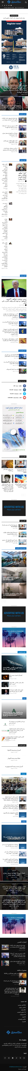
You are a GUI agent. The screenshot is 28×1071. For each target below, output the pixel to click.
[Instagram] (5, 5)
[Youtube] (11, 5)
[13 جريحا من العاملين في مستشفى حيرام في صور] (5, 723)
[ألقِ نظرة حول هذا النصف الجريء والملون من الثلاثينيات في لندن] (14, 559)
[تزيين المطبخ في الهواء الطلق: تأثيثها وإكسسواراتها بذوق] (14, 575)
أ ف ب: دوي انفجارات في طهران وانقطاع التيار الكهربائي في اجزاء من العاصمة (10, 315)
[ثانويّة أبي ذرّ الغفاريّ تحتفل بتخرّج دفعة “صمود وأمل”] (22, 135)
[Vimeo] (9, 5)
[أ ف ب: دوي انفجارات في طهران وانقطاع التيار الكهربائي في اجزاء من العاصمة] (22, 315)
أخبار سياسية (25, 83)
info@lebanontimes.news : (15, 1066)
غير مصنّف (3, 482)
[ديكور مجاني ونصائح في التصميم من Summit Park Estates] (14, 591)
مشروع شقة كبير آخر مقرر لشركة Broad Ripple (21, 471)
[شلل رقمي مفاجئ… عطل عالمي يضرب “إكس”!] (5, 684)
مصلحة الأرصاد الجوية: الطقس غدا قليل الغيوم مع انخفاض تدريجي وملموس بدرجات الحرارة (10, 861)
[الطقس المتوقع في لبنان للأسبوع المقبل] (22, 814)
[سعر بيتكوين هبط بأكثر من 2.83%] (7, 464)
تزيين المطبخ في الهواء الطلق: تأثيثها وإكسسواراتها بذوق (13, 578)
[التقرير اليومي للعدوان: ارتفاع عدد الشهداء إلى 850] (5, 738)
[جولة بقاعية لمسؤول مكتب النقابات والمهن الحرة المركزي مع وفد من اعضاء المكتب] (22, 120)
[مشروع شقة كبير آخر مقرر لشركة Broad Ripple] (20, 464)
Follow (11, 389)
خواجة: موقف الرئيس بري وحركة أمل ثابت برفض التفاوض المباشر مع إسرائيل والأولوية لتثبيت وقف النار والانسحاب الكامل (4, 228)
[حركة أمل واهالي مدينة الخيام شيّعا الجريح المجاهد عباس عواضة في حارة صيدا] (14, 785)
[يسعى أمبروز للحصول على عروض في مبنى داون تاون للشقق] (22, 542)
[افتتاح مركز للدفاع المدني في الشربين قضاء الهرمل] (10, 192)
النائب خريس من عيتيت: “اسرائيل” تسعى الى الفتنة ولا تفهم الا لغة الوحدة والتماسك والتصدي (17, 955)
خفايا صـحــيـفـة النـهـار (14, 758)
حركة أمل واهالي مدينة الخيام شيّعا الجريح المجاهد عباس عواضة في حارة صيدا (15, 789)
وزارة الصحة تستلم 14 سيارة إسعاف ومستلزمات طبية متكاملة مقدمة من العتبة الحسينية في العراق (13, 714)
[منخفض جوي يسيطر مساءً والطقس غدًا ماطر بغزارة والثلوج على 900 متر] (14, 833)
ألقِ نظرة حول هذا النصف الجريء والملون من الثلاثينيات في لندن (12, 562)
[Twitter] (7, 5)
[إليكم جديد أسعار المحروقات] (22, 371)
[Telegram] (12, 1057)
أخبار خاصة (14, 870)
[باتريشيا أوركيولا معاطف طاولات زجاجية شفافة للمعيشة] (22, 534)
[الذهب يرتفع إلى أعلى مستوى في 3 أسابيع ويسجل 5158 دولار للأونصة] (22, 340)
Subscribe (10, 397)
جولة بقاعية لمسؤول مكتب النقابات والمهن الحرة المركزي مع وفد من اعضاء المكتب (17, 947)
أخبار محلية (23, 160)
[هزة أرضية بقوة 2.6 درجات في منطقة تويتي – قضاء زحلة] (22, 853)
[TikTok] (16, 1057)
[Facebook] (2, 5)
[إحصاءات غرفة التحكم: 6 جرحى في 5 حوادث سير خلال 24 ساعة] (22, 846)
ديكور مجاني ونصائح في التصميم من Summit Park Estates (12, 594)
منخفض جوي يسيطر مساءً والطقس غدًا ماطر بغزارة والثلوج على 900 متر (14, 837)
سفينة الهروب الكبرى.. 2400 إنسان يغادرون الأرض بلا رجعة (12, 668)
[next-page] (22, 156)
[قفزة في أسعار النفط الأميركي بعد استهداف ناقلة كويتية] (22, 323)
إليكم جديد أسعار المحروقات (12, 369)
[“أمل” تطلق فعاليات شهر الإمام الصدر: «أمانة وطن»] (22, 143)
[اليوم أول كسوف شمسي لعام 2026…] (5, 677)
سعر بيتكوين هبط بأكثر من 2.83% (11, 973)
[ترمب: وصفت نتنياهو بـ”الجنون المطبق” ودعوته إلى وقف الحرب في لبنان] (14, 288)
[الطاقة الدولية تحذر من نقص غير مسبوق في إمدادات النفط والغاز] (22, 356)
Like (14, 385)
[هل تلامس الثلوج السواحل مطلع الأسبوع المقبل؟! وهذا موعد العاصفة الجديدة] (20, 479)
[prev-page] (25, 156)
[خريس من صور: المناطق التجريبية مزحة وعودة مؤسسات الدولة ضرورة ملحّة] (10, 203)
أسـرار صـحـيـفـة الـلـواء (14, 750)
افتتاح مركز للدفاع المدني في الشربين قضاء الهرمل (4, 195)
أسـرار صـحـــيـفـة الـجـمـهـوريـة (14, 766)
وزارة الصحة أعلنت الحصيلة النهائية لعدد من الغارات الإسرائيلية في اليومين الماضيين (17, 730)
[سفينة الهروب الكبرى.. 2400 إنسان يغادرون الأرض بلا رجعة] (14, 664)
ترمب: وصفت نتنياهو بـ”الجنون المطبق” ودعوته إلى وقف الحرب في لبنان (14, 301)
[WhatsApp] (24, 1057)
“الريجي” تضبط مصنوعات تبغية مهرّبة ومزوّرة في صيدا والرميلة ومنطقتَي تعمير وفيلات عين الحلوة (10, 806)
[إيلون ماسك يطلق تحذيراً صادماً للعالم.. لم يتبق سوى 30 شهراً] (5, 691)
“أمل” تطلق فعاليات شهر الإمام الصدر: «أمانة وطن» (22, 176)
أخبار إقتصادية (21, 358)
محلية (16, 482)
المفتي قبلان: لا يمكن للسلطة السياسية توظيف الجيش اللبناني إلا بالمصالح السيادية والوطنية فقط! (10, 798)
